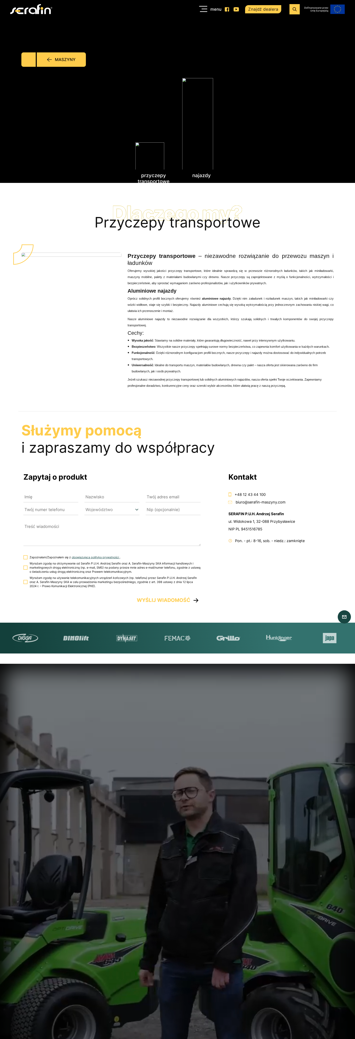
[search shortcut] (294, 9)
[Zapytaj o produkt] (344, 616)
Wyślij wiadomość (163, 600)
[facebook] (227, 9)
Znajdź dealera (263, 9)
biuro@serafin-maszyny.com (261, 502)
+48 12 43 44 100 (250, 494)
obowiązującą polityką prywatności (96, 557)
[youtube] (236, 9)
